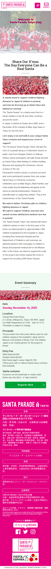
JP (37, 5)
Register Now (25, 385)
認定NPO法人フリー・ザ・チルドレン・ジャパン (25, 482)
